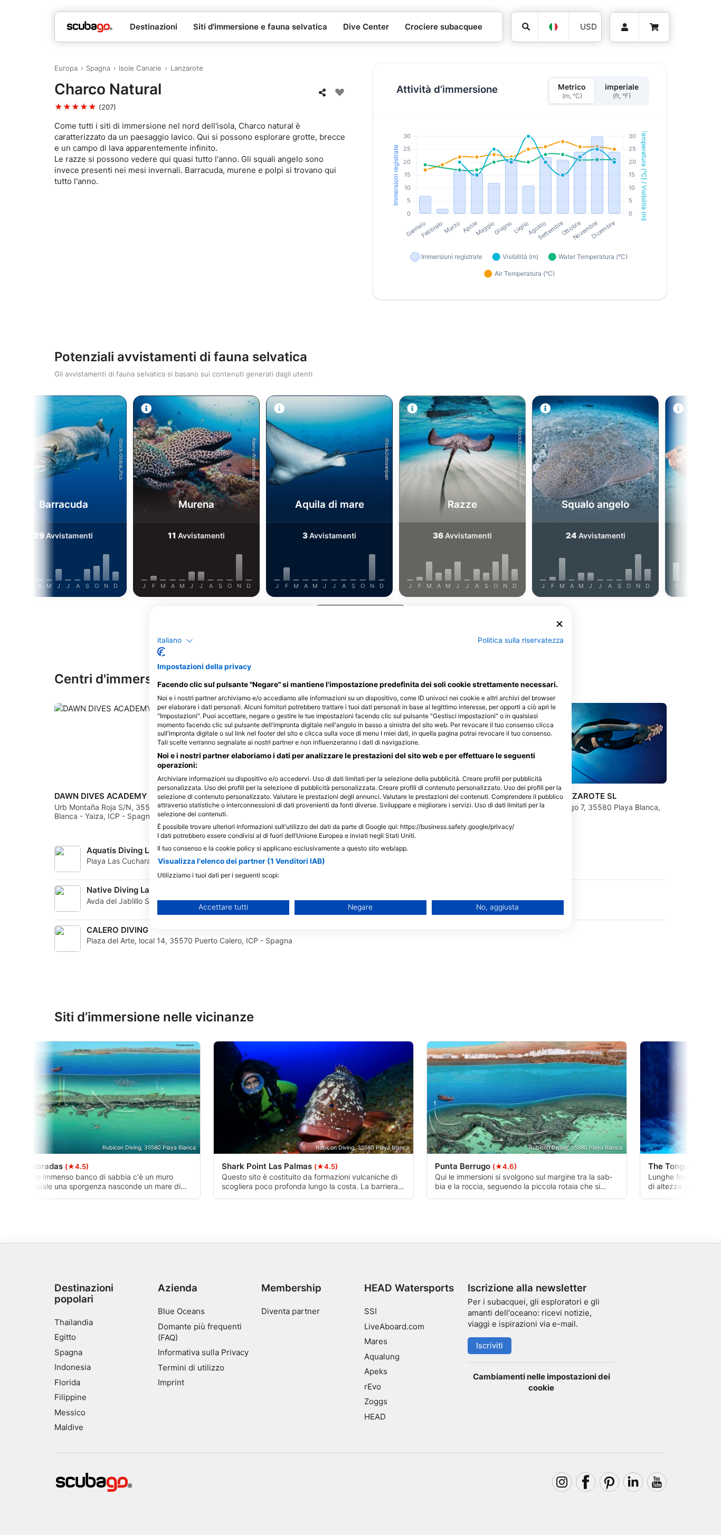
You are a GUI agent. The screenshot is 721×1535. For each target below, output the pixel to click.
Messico (70, 1412)
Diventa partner (290, 1311)
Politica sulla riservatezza (521, 640)
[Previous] (53, 498)
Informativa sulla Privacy (203, 1352)
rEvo (372, 1387)
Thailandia (73, 1322)
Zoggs (375, 1401)
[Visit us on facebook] (586, 1482)
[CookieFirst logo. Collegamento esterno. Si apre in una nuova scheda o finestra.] (161, 652)
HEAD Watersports (409, 1288)
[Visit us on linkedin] (633, 1482)
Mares (375, 1341)
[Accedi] (624, 27)
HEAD (375, 1417)
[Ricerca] (524, 27)
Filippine (70, 1397)
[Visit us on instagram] (562, 1482)
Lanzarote (186, 68)
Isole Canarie (140, 68)
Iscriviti (489, 1345)
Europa (66, 68)
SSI (370, 1311)
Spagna (98, 68)
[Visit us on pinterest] (610, 1482)
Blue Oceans (181, 1311)
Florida (67, 1382)
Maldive (68, 1427)
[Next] (667, 498)
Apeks (375, 1371)
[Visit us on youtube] (657, 1482)
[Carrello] (654, 27)
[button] (175, 640)
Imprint (171, 1382)
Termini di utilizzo (191, 1368)
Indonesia (72, 1367)
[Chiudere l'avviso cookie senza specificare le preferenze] (559, 624)
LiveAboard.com (394, 1326)
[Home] (89, 27)
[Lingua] (553, 27)
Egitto (65, 1337)
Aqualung (382, 1356)
